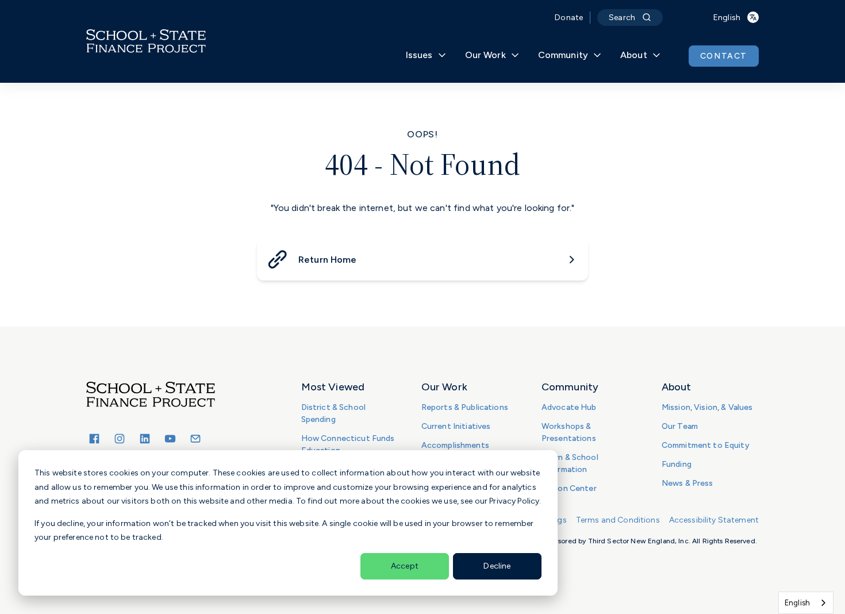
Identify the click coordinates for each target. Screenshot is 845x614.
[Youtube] (170, 439)
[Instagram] (120, 439)
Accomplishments (455, 445)
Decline (496, 566)
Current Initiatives (456, 426)
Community (563, 54)
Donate (569, 17)
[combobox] (806, 603)
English (797, 602)
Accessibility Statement (714, 520)
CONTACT (723, 56)
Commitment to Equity (706, 445)
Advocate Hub (569, 407)
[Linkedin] (145, 439)
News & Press (687, 483)
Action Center (569, 488)
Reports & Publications (464, 407)
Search (622, 17)
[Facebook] (94, 439)
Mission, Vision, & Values (707, 407)
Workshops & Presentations (568, 432)
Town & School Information (569, 463)
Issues (419, 54)
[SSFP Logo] (146, 41)
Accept (404, 566)
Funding (677, 464)
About (633, 54)
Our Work (485, 54)
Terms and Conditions (618, 520)
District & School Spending (333, 413)
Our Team (680, 426)
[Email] (195, 439)
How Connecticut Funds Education (348, 444)
